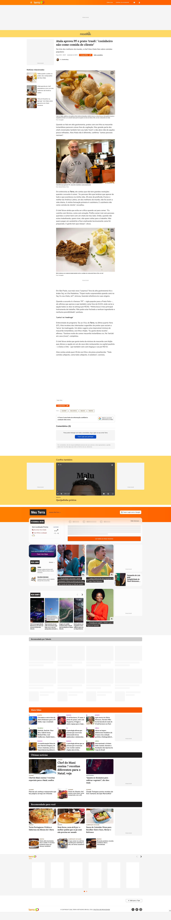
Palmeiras (40, 728)
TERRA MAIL (110, 2)
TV (67, 728)
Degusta (83, 411)
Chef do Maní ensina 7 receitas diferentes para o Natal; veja (69, 768)
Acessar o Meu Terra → (55, 512)
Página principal (39, 2)
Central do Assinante (122, 2)
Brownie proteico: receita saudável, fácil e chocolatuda (105, 842)
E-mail (134, 2)
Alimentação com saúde (92, 825)
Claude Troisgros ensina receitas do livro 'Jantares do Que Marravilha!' (99, 793)
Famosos (68, 715)
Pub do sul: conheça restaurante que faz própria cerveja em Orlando (42, 793)
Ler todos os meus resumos (104, 539)
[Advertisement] (128, 794)
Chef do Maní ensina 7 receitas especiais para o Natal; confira (42, 779)
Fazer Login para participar (85, 437)
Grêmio (97, 741)
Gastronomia (90, 775)
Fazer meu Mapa (42, 554)
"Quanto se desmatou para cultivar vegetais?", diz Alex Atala (97, 780)
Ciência (97, 728)
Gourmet (64, 411)
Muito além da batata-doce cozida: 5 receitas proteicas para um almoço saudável (47, 843)
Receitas (91, 411)
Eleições (39, 715)
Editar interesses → (136, 521)
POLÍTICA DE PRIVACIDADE (102, 909)
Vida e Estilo (73, 411)
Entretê (97, 715)
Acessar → (52, 562)
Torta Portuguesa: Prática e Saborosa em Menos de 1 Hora (41, 828)
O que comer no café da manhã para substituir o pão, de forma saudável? (76, 842)
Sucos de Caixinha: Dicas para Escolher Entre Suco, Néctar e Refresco (98, 829)
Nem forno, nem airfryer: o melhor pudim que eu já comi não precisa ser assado (70, 829)
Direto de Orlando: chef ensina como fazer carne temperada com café (76, 793)
